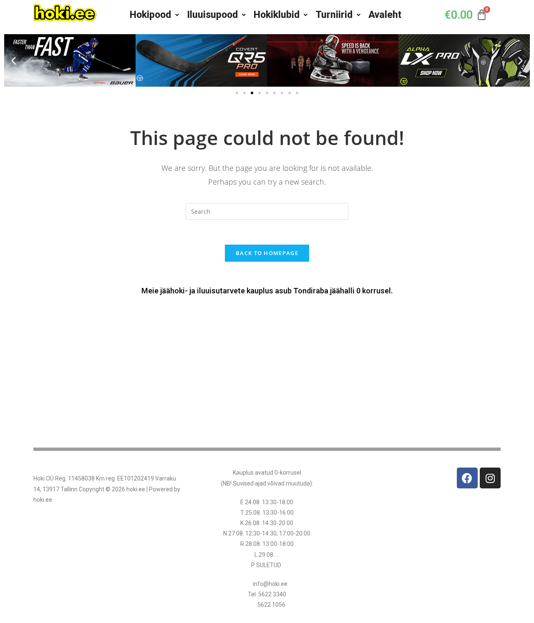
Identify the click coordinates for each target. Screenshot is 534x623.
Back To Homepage (267, 253)
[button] (13, 60)
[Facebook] (467, 478)
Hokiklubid (277, 14)
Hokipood (150, 14)
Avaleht (384, 14)
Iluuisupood (212, 14)
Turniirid (334, 14)
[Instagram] (490, 478)
